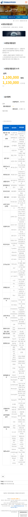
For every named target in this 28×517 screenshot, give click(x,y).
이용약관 (5, 493)
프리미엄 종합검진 (8, 481)
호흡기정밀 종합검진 (8, 483)
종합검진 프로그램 (12, 17)
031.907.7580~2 (15, 498)
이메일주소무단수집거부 (20, 493)
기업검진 (18, 17)
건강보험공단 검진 (4, 17)
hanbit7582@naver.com (19, 506)
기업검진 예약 (24, 17)
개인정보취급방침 (11, 493)
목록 (3, 476)
